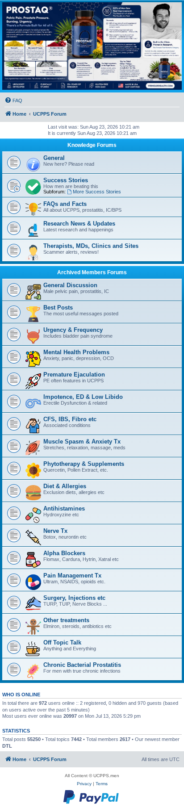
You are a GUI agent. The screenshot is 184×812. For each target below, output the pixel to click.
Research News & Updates (79, 223)
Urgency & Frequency (73, 329)
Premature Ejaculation (74, 374)
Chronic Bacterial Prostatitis (82, 664)
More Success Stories (97, 191)
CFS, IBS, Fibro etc (69, 419)
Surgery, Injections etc (74, 597)
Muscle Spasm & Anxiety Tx (82, 441)
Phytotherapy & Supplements (83, 463)
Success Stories (65, 180)
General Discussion (70, 285)
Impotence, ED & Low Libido (83, 396)
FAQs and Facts (65, 204)
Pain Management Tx (72, 575)
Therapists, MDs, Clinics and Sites (90, 246)
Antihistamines (64, 508)
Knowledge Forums (92, 145)
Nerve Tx (55, 530)
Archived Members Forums (92, 272)
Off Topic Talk (62, 642)
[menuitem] (13, 100)
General (54, 158)
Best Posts (58, 307)
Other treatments (66, 620)
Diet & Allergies (64, 486)
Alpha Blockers (64, 553)
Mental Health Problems (76, 352)
